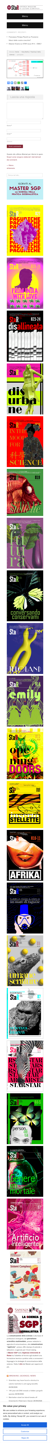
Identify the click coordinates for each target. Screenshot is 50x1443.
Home (17, 52)
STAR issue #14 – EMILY (32, 44)
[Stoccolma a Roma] (25, 7)
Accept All (25, 1425)
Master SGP (13, 1353)
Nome (9, 125)
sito (20, 1364)
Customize (25, 1431)
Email (9, 134)
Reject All (25, 1438)
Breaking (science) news (22, 1376)
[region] (25, 1422)
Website (9, 141)
